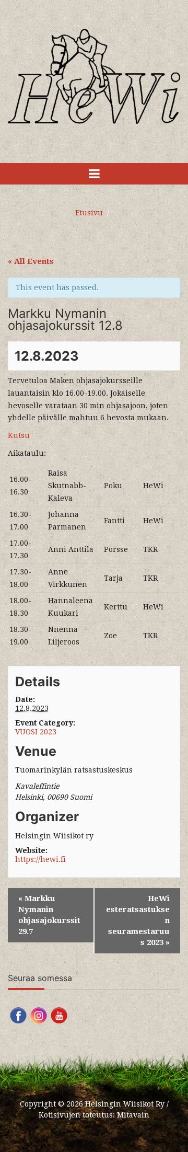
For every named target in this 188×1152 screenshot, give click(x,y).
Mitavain (133, 1115)
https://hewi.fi (40, 859)
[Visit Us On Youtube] (59, 1014)
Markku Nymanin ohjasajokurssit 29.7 (49, 915)
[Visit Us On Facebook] (18, 1014)
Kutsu (19, 435)
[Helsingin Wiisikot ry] (94, 76)
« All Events (31, 261)
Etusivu (89, 213)
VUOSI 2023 (35, 732)
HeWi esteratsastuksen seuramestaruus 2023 (138, 920)
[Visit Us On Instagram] (38, 1014)
